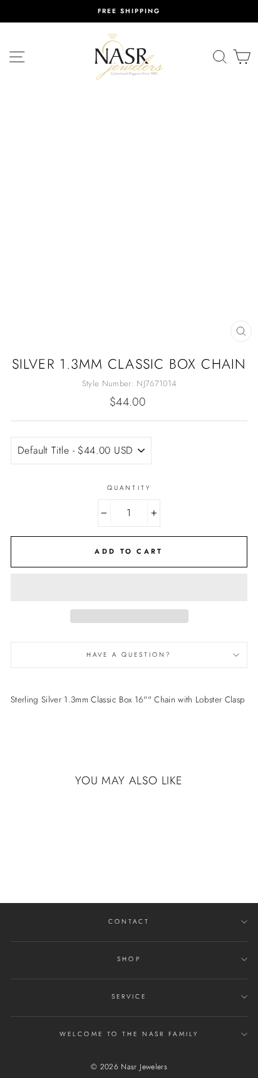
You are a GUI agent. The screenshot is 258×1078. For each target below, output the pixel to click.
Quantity (128, 487)
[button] (129, 587)
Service (129, 996)
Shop (128, 959)
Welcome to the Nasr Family (129, 1034)
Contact (129, 921)
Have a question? (129, 654)
